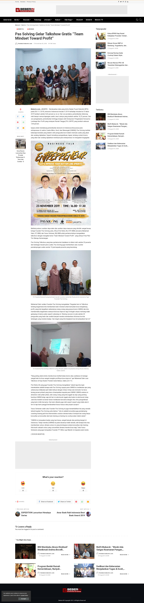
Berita (21, 29)
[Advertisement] (91, 9)
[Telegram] (17, 128)
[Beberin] (25, 10)
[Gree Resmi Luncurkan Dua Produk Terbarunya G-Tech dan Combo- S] (20, 144)
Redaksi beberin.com (25, 43)
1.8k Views (53, 43)
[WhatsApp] (23, 122)
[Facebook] (17, 116)
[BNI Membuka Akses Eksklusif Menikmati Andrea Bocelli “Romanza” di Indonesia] (101, 116)
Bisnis (31, 29)
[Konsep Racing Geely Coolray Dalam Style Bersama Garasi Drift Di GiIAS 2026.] (101, 55)
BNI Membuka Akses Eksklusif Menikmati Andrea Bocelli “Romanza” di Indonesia (52, 550)
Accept (23, 599)
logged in (27, 529)
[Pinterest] (17, 122)
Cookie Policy (24, 595)
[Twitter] (23, 116)
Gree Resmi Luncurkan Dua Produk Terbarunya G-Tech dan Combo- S (20, 156)
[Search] (140, 20)
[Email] (23, 128)
